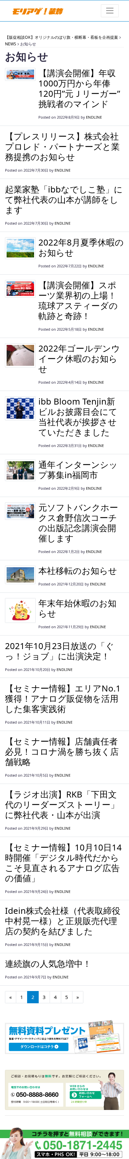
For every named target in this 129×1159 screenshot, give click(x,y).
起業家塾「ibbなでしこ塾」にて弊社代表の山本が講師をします (64, 199)
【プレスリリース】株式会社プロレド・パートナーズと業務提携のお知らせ (62, 146)
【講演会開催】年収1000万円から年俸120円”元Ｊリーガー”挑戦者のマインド (79, 88)
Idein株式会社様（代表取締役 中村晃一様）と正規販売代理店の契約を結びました (67, 921)
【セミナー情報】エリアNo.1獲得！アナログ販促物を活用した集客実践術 (63, 698)
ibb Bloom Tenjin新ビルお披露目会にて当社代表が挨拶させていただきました (77, 416)
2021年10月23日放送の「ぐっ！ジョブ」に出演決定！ (59, 651)
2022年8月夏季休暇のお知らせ (81, 247)
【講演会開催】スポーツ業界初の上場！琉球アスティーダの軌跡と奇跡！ (78, 300)
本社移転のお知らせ (77, 571)
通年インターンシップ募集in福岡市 (78, 470)
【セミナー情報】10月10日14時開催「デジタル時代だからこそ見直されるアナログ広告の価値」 (63, 862)
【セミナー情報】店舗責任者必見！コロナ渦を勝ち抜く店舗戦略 (62, 751)
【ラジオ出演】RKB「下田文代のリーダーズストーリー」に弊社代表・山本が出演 (62, 804)
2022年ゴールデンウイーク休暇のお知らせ (79, 358)
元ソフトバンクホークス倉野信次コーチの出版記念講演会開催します (78, 522)
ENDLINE (94, 117)
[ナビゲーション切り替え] (110, 10)
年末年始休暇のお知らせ (77, 608)
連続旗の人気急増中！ (48, 963)
